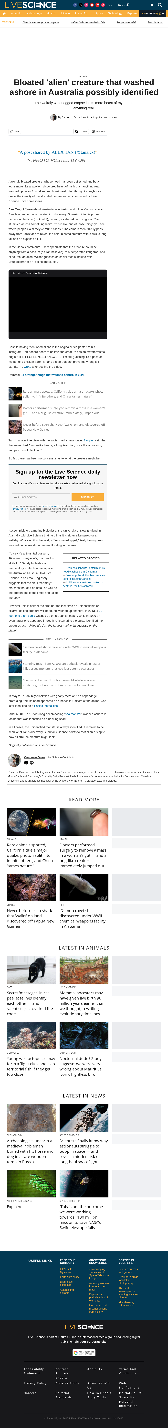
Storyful (89, 440)
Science (65, 13)
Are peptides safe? (126, 22)
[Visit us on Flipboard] (97, 5)
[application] (58, 304)
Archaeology (34, 13)
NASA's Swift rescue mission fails (88, 22)
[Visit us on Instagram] (86, 5)
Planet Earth (82, 13)
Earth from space (70, 1277)
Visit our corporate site (90, 1341)
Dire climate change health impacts (40, 22)
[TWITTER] (27, 762)
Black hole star (155, 22)
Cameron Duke (71, 117)
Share (16, 131)
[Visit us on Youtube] (92, 5)
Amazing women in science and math (99, 1286)
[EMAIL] (32, 762)
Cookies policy (67, 1383)
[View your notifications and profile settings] (152, 5)
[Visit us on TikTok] (103, 5)
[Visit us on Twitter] (81, 5)
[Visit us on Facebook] (75, 5)
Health (51, 13)
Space (99, 13)
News (115, 117)
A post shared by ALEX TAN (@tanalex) (57, 152)
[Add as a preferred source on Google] (84, 1352)
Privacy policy (35, 1383)
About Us (94, 1369)
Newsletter (100, 131)
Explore (132, 13)
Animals (16, 13)
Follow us (83, 131)
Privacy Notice (19, 509)
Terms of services (51, 506)
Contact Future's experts (62, 1373)
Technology (115, 13)
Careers (30, 1393)
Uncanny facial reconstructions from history (98, 1308)
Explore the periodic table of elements (98, 1297)
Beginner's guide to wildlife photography (128, 1280)
